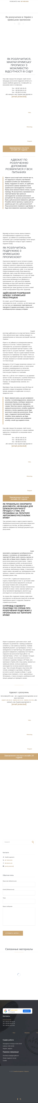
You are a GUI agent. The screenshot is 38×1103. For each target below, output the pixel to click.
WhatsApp (29, 127)
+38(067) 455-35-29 (6, 700)
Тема (4, 898)
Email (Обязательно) (8, 889)
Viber (29, 112)
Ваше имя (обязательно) (9, 881)
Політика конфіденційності (11, 1055)
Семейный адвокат (18, 1071)
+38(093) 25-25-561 (28, 700)
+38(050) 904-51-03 (17, 700)
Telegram (29, 141)
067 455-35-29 (7, 860)
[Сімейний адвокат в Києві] (11, 9)
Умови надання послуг (9, 1058)
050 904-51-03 (7, 863)
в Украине (26, 1071)
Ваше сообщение (7, 906)
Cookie (5, 1060)
